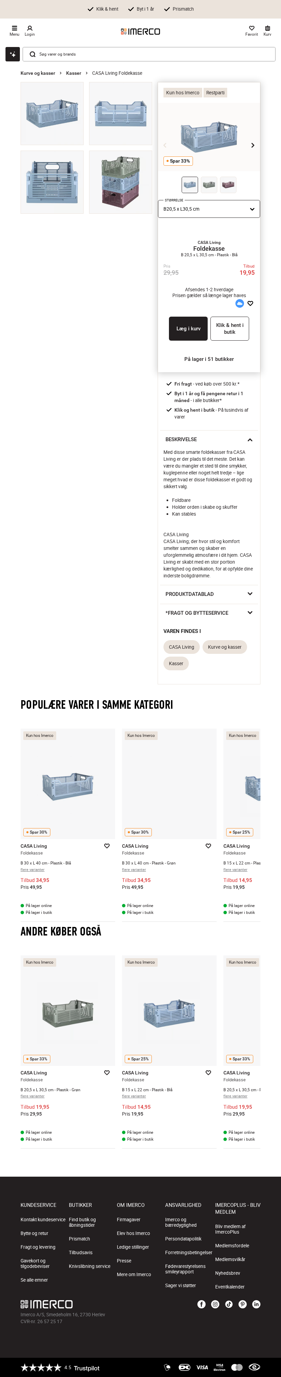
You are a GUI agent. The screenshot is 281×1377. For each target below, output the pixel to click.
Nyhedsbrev (227, 1273)
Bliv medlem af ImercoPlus (230, 1229)
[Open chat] (12, 54)
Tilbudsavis (81, 1252)
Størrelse (174, 200)
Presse (124, 1261)
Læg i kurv (188, 329)
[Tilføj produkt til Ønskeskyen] (239, 303)
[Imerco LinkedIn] (256, 1304)
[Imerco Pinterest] (243, 1304)
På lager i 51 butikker (209, 359)
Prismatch (79, 1239)
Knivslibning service (89, 1266)
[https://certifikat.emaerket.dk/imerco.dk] (254, 1367)
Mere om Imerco (134, 1274)
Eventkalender (230, 1287)
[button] (209, 242)
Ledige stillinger (133, 1247)
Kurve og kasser (38, 73)
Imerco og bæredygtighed (181, 1222)
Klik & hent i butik (230, 328)
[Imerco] (140, 31)
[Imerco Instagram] (215, 1304)
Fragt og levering (38, 1247)
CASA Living (181, 647)
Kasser (73, 73)
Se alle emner (34, 1280)
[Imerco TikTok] (229, 1304)
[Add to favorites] (250, 303)
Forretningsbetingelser (188, 1252)
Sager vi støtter (180, 1285)
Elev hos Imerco (133, 1233)
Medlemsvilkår (230, 1259)
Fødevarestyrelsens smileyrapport (185, 1269)
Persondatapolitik (183, 1239)
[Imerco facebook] (201, 1304)
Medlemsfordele (232, 1246)
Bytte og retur (34, 1233)
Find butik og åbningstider (82, 1222)
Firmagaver (128, 1219)
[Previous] (165, 145)
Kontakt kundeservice (43, 1219)
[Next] (253, 145)
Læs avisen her (251, 8)
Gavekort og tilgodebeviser (35, 1263)
